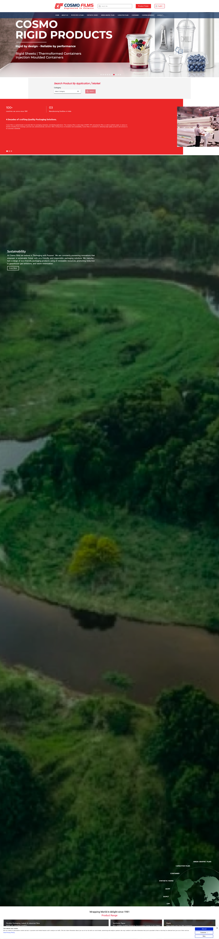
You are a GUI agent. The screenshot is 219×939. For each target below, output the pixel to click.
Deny (204, 936)
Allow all (204, 929)
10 (120, 74)
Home (57, 15)
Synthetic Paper (92, 15)
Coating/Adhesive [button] (148, 15)
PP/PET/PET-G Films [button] (77, 15)
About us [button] (65, 15)
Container (135, 15)
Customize (203, 932)
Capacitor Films (123, 15)
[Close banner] (217, 928)
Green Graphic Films (107, 15)
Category (57, 88)
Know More (13, 268)
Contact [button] (160, 15)
